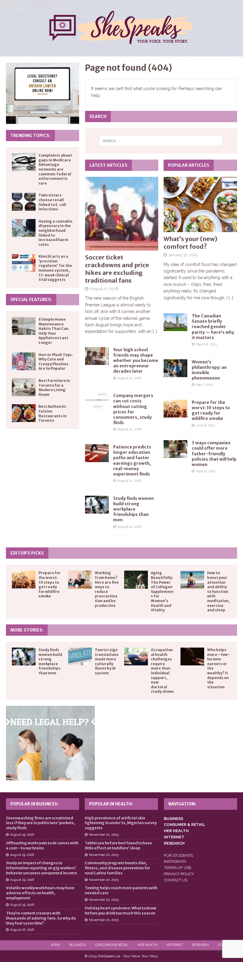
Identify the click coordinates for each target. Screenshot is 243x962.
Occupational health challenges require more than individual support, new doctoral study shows (162, 671)
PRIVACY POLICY (179, 874)
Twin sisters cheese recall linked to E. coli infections (52, 202)
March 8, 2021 (206, 344)
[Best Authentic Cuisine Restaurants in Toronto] (24, 413)
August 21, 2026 (104, 288)
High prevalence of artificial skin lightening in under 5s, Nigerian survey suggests (121, 823)
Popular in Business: (34, 804)
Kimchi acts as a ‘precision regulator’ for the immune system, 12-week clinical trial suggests (55, 268)
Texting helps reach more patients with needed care (121, 890)
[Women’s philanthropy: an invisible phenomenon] (175, 368)
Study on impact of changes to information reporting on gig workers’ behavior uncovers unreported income (41, 868)
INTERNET (174, 837)
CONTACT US (175, 880)
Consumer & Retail (112, 945)
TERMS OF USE (177, 867)
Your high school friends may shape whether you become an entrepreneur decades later (135, 360)
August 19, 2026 (22, 835)
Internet (175, 945)
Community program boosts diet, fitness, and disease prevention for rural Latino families (117, 868)
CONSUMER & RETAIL (184, 824)
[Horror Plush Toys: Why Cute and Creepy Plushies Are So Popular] (24, 361)
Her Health (148, 945)
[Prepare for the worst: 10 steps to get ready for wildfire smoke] (175, 409)
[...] (155, 331)
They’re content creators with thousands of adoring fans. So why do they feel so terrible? (41, 918)
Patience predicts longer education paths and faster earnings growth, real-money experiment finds (132, 460)
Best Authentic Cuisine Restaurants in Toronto (53, 413)
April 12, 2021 (206, 471)
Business (77, 945)
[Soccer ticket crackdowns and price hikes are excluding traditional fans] (122, 214)
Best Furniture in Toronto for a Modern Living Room (54, 387)
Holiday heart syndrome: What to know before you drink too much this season (120, 911)
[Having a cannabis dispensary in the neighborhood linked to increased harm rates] (24, 228)
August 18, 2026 (22, 930)
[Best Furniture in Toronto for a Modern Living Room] (24, 387)
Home (55, 945)
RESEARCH (174, 843)
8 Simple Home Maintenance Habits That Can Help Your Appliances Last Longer (53, 331)
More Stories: (26, 630)
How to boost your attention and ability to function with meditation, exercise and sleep (218, 591)
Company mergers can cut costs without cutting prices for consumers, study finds (133, 409)
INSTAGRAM (175, 861)
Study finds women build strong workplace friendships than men (133, 509)
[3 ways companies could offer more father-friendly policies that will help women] (175, 449)
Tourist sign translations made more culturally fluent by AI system (107, 661)
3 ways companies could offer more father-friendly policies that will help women (214, 453)
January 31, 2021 (183, 255)
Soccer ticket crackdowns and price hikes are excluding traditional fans (117, 269)
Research (200, 945)
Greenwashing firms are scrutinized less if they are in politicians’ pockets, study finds (40, 823)
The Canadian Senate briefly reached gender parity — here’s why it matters (213, 326)
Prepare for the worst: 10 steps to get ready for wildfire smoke (211, 410)
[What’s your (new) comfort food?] (200, 204)
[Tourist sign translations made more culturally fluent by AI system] (80, 656)
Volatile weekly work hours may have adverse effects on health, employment (40, 892)
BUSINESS (173, 818)
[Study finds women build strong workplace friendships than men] (97, 505)
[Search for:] (160, 141)
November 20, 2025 (104, 835)
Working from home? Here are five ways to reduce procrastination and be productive (107, 589)
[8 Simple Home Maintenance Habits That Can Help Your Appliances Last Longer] (24, 326)
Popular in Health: (111, 804)
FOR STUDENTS (178, 855)
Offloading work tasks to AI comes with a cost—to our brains (42, 845)
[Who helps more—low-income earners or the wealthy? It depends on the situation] (192, 656)
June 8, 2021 (205, 425)
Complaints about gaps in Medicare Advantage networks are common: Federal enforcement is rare (55, 169)
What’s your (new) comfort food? (190, 242)
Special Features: (31, 299)
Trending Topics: (30, 135)
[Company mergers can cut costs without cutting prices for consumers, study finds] (97, 402)
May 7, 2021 (204, 385)
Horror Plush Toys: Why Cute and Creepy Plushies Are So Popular (56, 361)
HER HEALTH (176, 831)
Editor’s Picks (27, 553)
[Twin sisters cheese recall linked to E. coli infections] (24, 202)
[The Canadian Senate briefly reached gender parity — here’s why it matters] (175, 322)
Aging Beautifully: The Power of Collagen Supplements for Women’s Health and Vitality (162, 591)
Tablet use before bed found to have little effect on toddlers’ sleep (118, 845)
